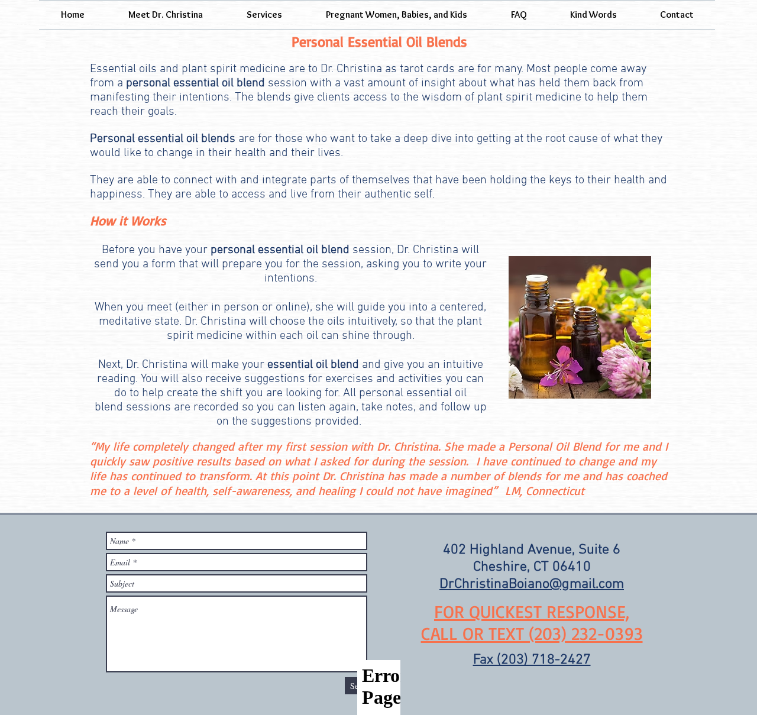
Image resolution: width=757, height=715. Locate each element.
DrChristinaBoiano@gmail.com (531, 584)
